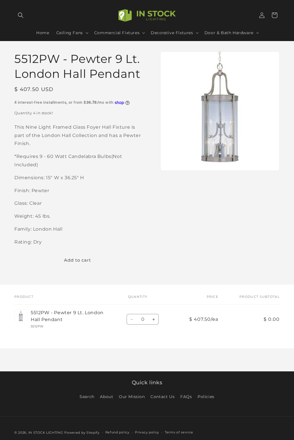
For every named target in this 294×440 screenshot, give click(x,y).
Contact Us (162, 396)
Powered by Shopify (82, 433)
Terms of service (179, 432)
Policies (206, 396)
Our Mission (132, 396)
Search (87, 396)
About (106, 396)
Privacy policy (147, 432)
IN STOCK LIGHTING (45, 433)
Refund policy (117, 432)
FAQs (186, 396)
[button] (20, 15)
